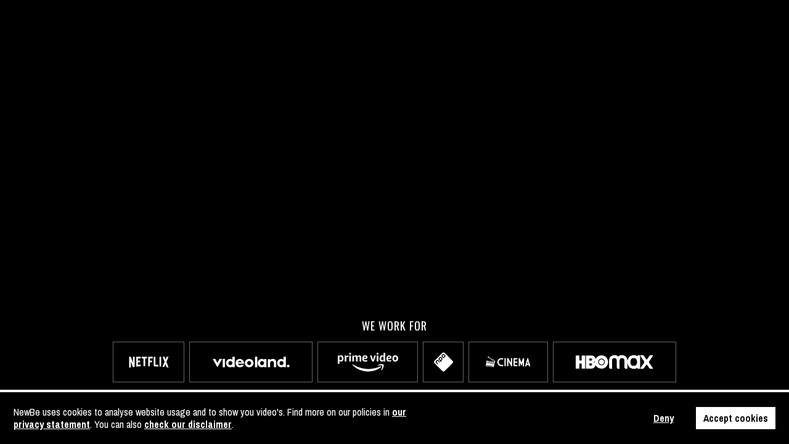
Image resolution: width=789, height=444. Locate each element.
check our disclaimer (188, 424)
